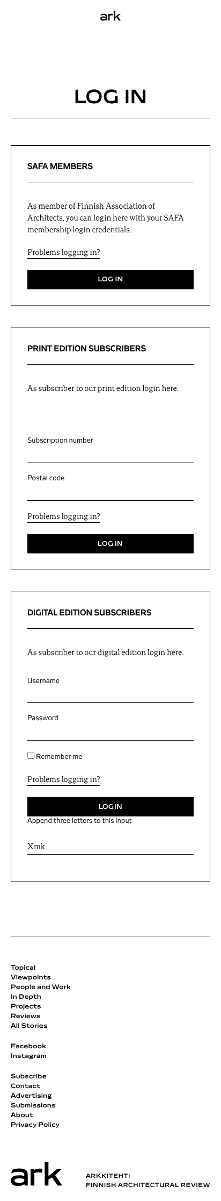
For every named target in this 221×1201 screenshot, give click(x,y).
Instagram (29, 1056)
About (22, 1115)
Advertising (31, 1096)
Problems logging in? (63, 253)
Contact (25, 1086)
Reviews (25, 1016)
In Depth (26, 997)
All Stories (29, 1026)
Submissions (33, 1106)
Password (42, 718)
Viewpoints (31, 978)
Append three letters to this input (79, 821)
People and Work (41, 987)
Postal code (45, 478)
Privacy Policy (35, 1125)
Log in (110, 279)
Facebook (28, 1046)
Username (43, 681)
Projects (26, 1007)
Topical (23, 968)
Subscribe (29, 1077)
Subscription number (60, 440)
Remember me (59, 757)
